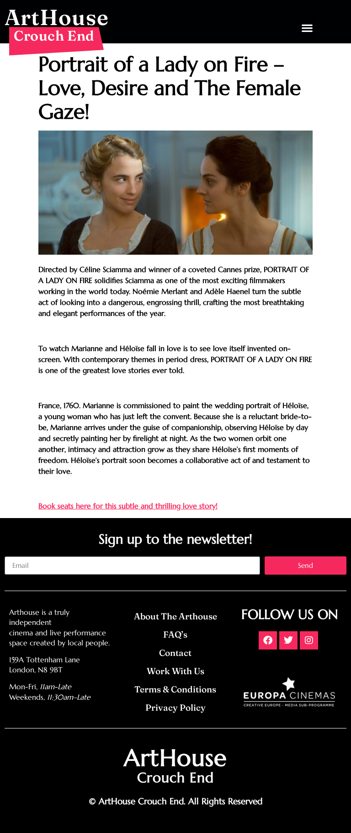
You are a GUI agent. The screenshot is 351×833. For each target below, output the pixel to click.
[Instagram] (309, 640)
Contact (175, 652)
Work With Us (175, 670)
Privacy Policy (175, 707)
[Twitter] (288, 640)
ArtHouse (57, 17)
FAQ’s (175, 634)
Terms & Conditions (175, 689)
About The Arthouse (175, 616)
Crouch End (54, 35)
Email (13, 552)
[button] (307, 28)
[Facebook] (268, 640)
